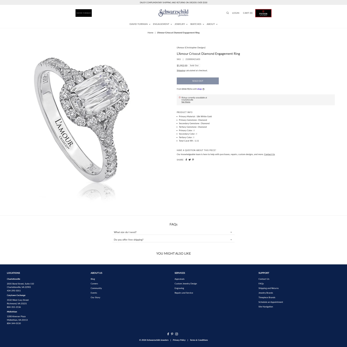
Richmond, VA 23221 (17, 303)
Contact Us (269, 154)
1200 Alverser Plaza (16, 316)
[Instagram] (176, 333)
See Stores (185, 102)
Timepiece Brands (266, 297)
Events (94, 292)
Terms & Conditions (199, 340)
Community (96, 288)
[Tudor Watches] (263, 12)
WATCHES (196, 24)
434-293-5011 (14, 290)
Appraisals (179, 279)
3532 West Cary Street (18, 300)
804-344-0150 (14, 323)
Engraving (179, 288)
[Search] (228, 13)
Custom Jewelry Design (186, 283)
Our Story (95, 297)
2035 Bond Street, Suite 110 (20, 283)
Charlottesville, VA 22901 (19, 287)
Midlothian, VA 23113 (17, 320)
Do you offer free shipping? (128, 239)
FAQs (261, 283)
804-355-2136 (14, 307)
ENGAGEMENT (161, 24)
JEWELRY (180, 24)
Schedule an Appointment (270, 302)
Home (150, 32)
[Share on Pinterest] (193, 160)
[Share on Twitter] (190, 160)
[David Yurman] (90, 12)
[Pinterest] (172, 333)
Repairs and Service (184, 292)
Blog (93, 279)
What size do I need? (125, 232)
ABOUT (211, 24)
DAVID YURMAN (139, 24)
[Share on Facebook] (186, 160)
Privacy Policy (179, 340)
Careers (94, 283)
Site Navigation (265, 306)
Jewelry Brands (265, 292)
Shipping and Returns (268, 288)
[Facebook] (168, 333)
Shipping (181, 70)
